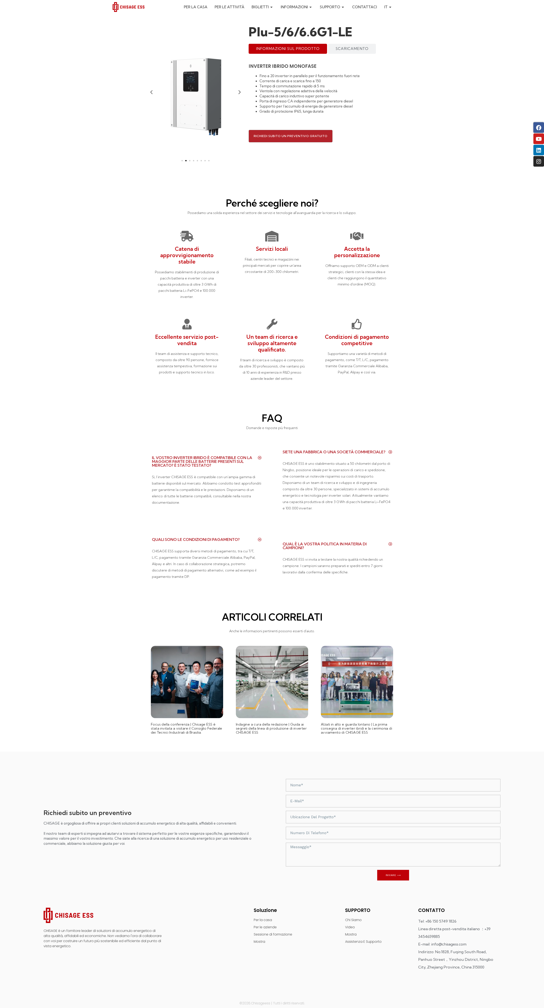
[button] (151, 92)
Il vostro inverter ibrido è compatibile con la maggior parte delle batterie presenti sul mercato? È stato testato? (202, 461)
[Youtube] (538, 138)
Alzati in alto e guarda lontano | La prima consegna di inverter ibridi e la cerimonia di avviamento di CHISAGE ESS (356, 728)
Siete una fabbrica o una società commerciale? (334, 451)
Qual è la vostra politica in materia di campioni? (325, 546)
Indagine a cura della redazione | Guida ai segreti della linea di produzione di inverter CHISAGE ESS (271, 728)
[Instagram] (538, 161)
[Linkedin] (538, 150)
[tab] (288, 49)
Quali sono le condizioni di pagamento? (196, 539)
